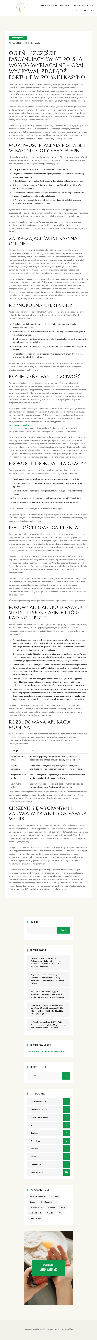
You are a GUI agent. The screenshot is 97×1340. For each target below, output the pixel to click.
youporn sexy (35, 1218)
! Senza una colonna (39, 1117)
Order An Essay (36, 1207)
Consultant (36, 1141)
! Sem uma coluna (39, 1109)
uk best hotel (35, 1213)
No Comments (34, 43)
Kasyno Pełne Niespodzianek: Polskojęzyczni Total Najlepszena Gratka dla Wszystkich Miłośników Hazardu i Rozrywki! (45, 962)
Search (34, 921)
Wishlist (88, 10)
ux (60, 1213)
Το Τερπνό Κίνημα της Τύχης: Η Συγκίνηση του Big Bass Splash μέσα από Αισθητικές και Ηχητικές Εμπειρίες (47, 994)
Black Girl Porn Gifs (38, 1196)
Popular (51, 1207)
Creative (35, 1149)
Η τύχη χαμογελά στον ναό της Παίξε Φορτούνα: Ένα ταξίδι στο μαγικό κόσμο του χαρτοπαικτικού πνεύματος (48, 1025)
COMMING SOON (48, 5)
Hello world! (59, 1051)
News (33, 1156)
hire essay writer (48, 1202)
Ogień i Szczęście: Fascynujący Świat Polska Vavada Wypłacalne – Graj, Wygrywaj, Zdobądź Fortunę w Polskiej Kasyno (47, 979)
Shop (78, 10)
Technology (36, 1164)
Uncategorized (18, 37)
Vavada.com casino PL (19, 425)
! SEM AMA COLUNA (39, 1102)
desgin (32, 1202)
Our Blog (87, 5)
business (55, 1196)
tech (63, 1207)
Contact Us (65, 5)
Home (77, 5)
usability (50, 1213)
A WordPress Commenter (39, 1051)
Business (35, 1133)
